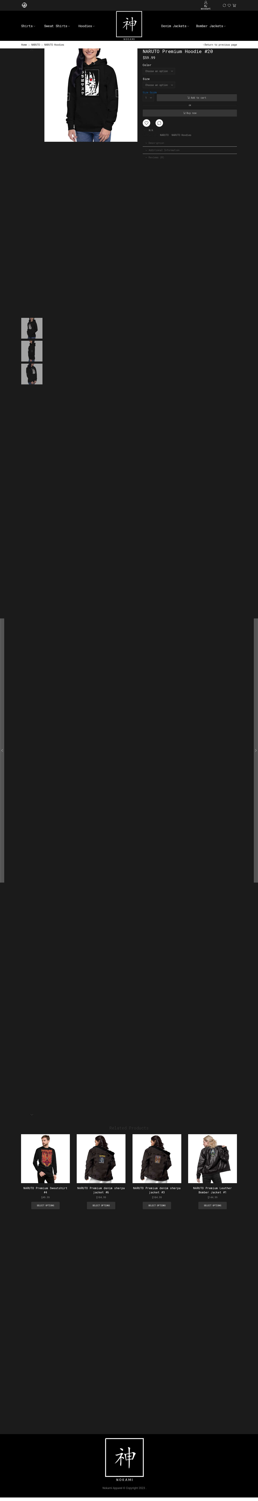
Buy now (191, 113)
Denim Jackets (173, 26)
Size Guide (150, 92)
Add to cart (198, 97)
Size (146, 79)
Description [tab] (156, 143)
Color (147, 65)
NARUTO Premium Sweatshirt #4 (45, 1190)
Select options (63, 1160)
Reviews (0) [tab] (156, 157)
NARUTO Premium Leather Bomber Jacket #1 (212, 1190)
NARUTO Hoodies (54, 44)
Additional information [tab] (164, 150)
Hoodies (85, 26)
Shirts (27, 26)
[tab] (190, 143)
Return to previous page (221, 44)
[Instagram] (24, 5)
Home (24, 44)
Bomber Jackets (209, 26)
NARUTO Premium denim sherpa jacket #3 (157, 1190)
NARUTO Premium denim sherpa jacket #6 (101, 1190)
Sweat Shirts (55, 26)
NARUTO (35, 44)
